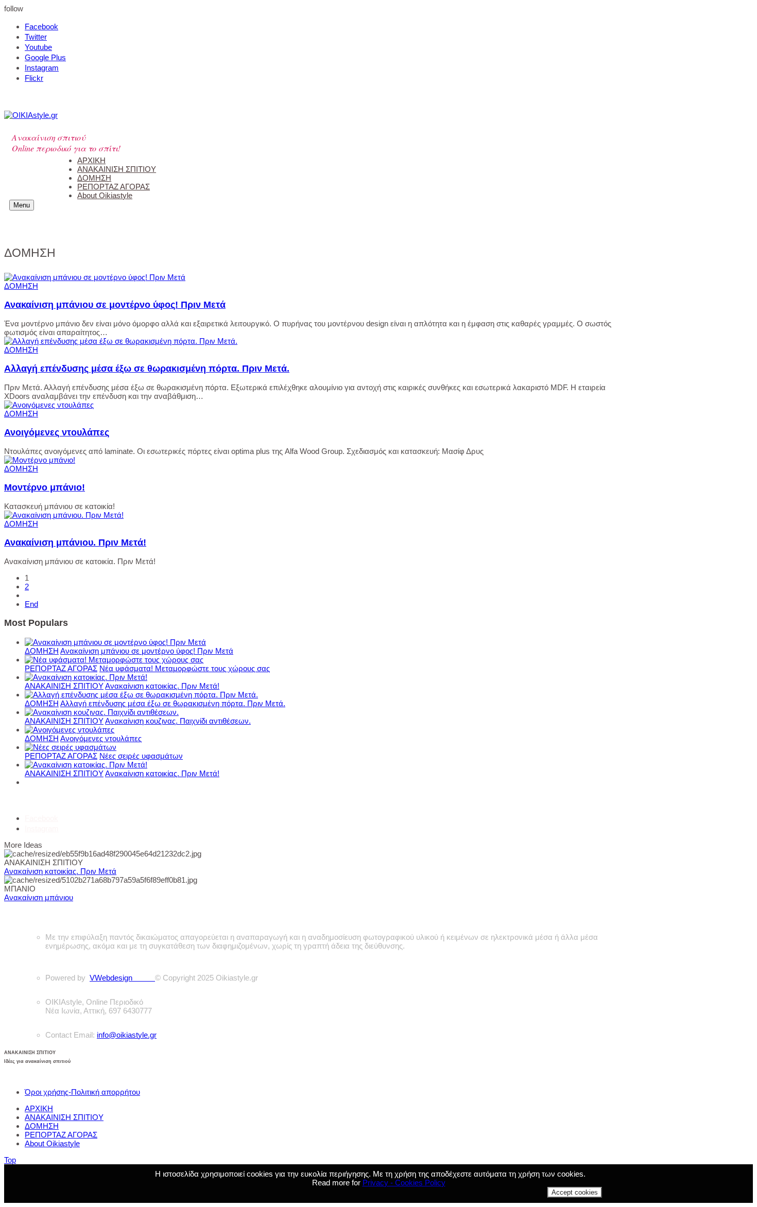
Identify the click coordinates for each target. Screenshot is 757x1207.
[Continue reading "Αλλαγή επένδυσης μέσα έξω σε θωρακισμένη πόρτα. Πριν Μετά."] (141, 694)
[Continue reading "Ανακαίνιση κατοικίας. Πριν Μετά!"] (86, 677)
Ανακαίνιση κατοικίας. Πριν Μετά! (162, 685)
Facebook (41, 26)
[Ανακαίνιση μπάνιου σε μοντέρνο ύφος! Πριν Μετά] (94, 277)
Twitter (36, 36)
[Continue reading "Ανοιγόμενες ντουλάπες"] (69, 729)
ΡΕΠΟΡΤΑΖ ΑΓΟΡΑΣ (61, 668)
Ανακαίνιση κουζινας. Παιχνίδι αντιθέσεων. (178, 720)
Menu (21, 205)
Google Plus (45, 57)
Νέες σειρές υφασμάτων (141, 755)
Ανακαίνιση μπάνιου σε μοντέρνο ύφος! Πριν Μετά (115, 305)
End (31, 604)
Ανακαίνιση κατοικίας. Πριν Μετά (60, 871)
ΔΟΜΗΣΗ (21, 286)
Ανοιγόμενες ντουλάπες (56, 432)
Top (10, 1160)
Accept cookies (575, 1192)
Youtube (38, 47)
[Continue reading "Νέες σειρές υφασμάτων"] (70, 747)
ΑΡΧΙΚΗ (39, 1108)
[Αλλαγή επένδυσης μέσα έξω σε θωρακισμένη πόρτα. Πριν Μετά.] (120, 341)
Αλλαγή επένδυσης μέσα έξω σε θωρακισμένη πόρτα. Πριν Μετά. (146, 368)
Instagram (42, 67)
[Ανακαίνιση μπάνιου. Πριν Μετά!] (64, 515)
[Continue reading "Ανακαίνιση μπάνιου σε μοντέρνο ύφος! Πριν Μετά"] (115, 642)
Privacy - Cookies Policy (404, 1182)
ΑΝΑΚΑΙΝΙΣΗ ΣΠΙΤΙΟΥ (64, 685)
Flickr (34, 78)
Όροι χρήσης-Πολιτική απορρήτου (82, 1092)
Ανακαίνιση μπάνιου (38, 897)
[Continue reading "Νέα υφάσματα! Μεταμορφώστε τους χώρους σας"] (114, 659)
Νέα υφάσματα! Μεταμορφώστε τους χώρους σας (184, 668)
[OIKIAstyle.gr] (31, 115)
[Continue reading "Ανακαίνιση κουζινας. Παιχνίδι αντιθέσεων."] (102, 712)
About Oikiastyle (52, 1143)
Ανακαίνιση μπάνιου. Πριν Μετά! (75, 542)
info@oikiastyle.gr (127, 1034)
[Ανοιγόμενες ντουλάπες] (49, 404)
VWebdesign (122, 977)
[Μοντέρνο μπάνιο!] (39, 460)
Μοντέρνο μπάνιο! (44, 487)
